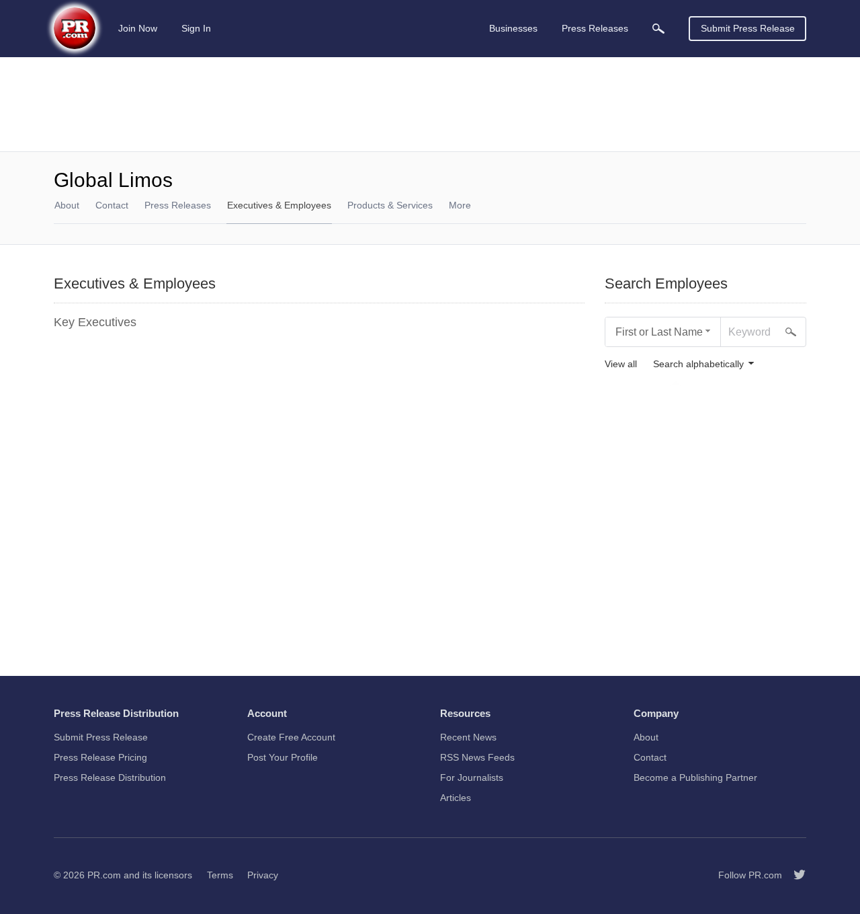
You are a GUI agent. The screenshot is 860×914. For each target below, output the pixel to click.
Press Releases (177, 205)
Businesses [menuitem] (513, 28)
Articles (455, 797)
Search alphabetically (698, 364)
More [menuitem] (460, 205)
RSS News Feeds (477, 757)
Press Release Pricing (100, 757)
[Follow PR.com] (794, 875)
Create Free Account (291, 737)
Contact (111, 205)
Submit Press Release (748, 28)
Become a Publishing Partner (695, 777)
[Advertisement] (430, 104)
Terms (220, 875)
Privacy (262, 875)
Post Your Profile (282, 757)
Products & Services (390, 205)
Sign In (196, 28)
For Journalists (471, 777)
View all (621, 364)
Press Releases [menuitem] (595, 28)
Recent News (468, 737)
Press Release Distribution (110, 777)
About (66, 205)
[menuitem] (658, 28)
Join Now (137, 28)
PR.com (104, 875)
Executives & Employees (279, 205)
